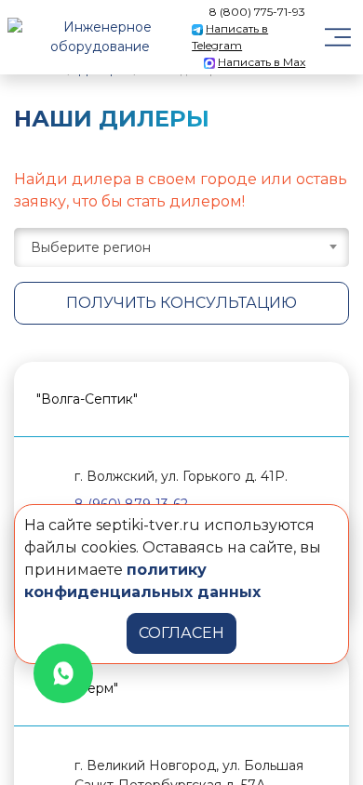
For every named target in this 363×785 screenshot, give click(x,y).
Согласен (181, 633)
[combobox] (181, 247)
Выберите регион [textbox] (91, 247)
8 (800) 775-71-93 (257, 12)
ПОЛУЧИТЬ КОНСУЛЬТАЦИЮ (181, 303)
